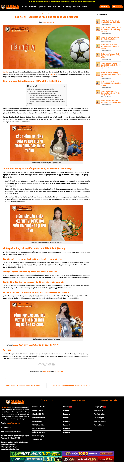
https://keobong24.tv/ (13, 423)
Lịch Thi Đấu (42, 7)
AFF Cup (24, 7)
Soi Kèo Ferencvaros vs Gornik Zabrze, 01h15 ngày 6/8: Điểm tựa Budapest (110, 46)
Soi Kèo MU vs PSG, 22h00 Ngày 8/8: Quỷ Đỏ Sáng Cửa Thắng (110, 38)
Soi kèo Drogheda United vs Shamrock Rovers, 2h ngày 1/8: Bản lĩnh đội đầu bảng (110, 93)
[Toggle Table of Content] (63, 86)
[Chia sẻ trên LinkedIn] (53, 364)
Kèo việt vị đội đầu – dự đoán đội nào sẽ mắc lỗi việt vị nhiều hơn (45, 97)
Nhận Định (76, 7)
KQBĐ (54, 7)
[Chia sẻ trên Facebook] (39, 364)
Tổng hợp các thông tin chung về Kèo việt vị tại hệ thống (41, 89)
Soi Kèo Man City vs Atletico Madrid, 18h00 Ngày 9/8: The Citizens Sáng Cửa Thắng (111, 29)
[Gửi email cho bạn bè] (46, 364)
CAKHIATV (5, 407)
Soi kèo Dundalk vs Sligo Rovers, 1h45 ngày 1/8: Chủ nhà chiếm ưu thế (111, 101)
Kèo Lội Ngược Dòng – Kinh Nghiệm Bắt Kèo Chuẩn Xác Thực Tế (70, 385)
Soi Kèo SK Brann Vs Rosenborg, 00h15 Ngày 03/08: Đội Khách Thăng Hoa (111, 74)
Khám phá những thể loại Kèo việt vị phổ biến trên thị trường (42, 93)
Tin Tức (68, 7)
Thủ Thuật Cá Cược (46, 14)
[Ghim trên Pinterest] (49, 364)
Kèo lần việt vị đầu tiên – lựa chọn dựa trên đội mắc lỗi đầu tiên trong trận (47, 99)
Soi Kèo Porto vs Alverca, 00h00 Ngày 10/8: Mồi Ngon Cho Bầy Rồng (110, 21)
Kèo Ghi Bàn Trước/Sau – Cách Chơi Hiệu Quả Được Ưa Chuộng (23, 385)
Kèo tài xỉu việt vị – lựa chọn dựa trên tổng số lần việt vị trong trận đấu (46, 95)
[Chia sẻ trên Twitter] (43, 364)
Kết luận (30, 104)
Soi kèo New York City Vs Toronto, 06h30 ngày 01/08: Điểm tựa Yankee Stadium (111, 83)
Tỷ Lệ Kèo (61, 7)
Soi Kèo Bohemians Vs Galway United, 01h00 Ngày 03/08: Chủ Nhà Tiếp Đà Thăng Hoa (110, 65)
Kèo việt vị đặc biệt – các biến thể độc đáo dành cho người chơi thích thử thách (48, 101)
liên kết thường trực (59, 371)
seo (53, 22)
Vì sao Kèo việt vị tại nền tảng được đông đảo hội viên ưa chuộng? (43, 91)
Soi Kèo (84, 7)
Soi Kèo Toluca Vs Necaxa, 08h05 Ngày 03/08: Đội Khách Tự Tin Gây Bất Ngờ (110, 55)
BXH (49, 7)
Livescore (32, 7)
